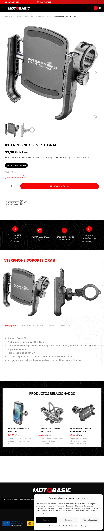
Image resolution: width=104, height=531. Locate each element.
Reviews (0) (65, 325)
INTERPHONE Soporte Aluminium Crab (80, 429)
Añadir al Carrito (61, 186)
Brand (52, 325)
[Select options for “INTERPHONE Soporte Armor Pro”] (31, 422)
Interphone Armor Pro (18, 421)
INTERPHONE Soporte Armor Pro (18, 429)
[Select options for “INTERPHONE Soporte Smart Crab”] (62, 422)
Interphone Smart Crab (50, 421)
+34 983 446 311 (11, 2)
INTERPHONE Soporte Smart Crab (49, 429)
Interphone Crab (15, 177)
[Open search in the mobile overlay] (95, 8)
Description (10, 325)
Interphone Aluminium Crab (81, 421)
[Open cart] (100, 8)
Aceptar (46, 520)
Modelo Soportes (12, 172)
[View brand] (16, 207)
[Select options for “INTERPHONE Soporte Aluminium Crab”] (93, 422)
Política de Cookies (55, 526)
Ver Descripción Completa (16, 165)
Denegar (68, 520)
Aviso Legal (84, 526)
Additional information (32, 325)
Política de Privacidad (70, 526)
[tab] (11, 325)
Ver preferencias (90, 520)
